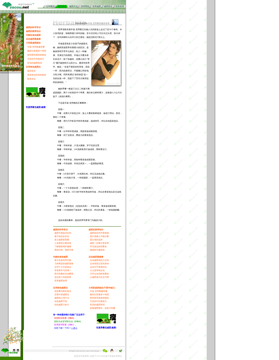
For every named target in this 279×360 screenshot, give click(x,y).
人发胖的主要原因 (62, 243)
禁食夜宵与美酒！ (62, 270)
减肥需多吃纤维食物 (99, 233)
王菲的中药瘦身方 (35, 59)
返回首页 (31, 71)
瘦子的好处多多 (61, 236)
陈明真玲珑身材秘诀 (36, 55)
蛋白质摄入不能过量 (99, 236)
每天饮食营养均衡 (62, 260)
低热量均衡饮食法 (62, 291)
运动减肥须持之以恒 (99, 260)
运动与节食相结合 (98, 267)
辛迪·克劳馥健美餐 (36, 47)
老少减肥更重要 (61, 239)
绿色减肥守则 (60, 301)
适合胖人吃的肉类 (62, 277)
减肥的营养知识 (33, 31)
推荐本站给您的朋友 (36, 75)
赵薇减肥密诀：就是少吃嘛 (102, 308)
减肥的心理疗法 (61, 298)
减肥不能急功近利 (62, 233)
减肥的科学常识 (33, 27)
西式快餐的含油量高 (63, 273)
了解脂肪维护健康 (62, 246)
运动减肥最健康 (33, 39)
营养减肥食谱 (60, 280)
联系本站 (31, 79)
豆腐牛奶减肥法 (61, 294)
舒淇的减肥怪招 (34, 63)
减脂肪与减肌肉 (97, 250)
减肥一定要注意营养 (99, 243)
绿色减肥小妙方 (61, 304)
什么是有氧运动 (97, 270)
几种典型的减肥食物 (63, 263)
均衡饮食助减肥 (33, 35)
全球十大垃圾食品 (62, 267)
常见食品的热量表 (98, 246)
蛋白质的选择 (96, 239)
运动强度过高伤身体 (99, 263)
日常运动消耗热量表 (99, 273)
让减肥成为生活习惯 (99, 277)
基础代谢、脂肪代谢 (63, 250)
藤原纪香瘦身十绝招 (36, 51)
